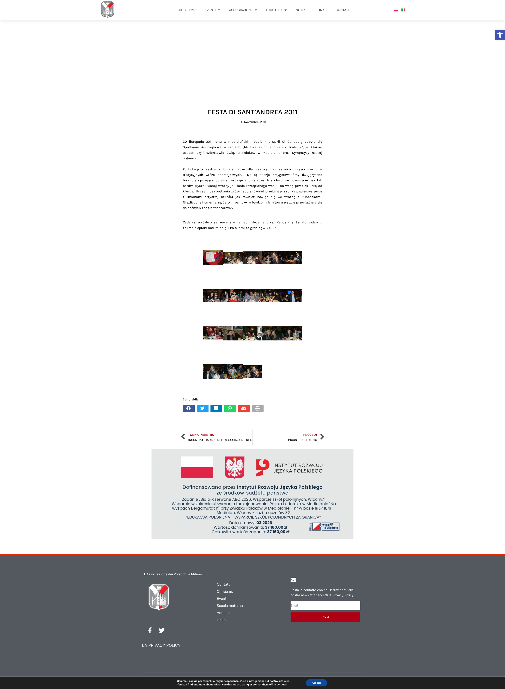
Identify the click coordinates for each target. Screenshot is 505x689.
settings (282, 684)
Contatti (343, 10)
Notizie (302, 10)
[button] (500, 35)
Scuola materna (230, 606)
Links (322, 10)
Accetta (316, 683)
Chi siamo (187, 10)
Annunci (223, 613)
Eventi (222, 598)
